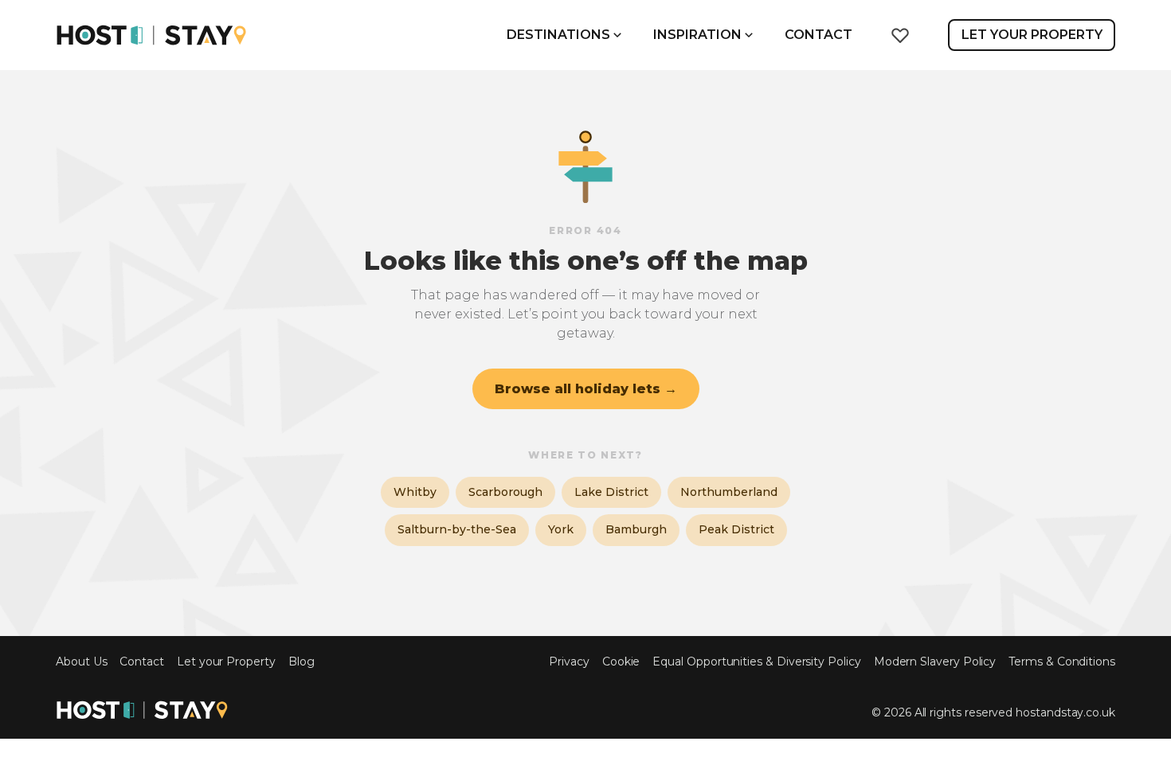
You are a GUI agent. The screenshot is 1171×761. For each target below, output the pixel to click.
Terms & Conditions (1061, 662)
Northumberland (728, 492)
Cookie (621, 662)
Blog (301, 662)
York (561, 529)
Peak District (736, 529)
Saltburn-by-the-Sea (457, 529)
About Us (81, 662)
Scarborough (505, 492)
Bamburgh (636, 529)
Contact (818, 34)
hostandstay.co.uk (1065, 712)
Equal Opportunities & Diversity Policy (756, 662)
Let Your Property (1031, 34)
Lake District (611, 492)
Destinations (558, 34)
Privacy (569, 662)
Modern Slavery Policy (935, 662)
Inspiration (697, 34)
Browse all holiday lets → (586, 388)
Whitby (415, 492)
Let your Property (226, 662)
